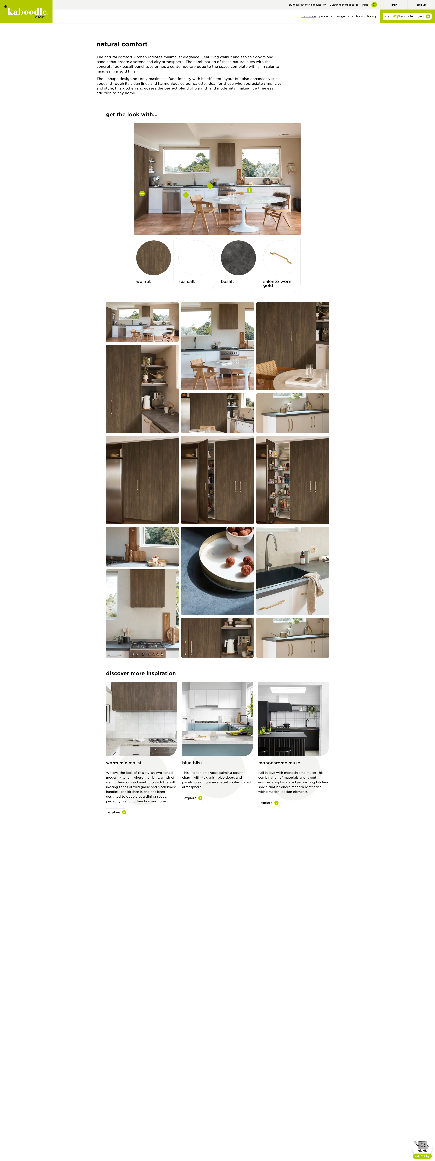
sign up (421, 4)
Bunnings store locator (344, 4)
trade (365, 4)
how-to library (366, 16)
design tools (344, 16)
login (394, 4)
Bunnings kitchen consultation (307, 4)
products (325, 16)
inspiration (308, 16)
